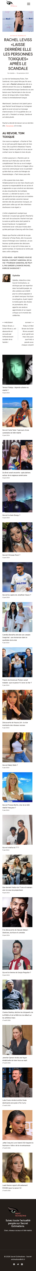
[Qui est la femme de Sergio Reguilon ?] (18, 955)
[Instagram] (22, 1264)
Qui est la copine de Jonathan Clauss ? (16, 595)
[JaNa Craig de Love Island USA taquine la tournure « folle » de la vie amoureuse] (18, 1125)
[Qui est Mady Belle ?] (18, 747)
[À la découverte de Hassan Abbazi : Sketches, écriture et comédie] (18, 912)
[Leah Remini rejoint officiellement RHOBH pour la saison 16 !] (18, 1168)
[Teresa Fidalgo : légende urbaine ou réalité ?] (18, 370)
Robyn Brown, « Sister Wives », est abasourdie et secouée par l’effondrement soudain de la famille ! (9, 332)
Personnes (10, 126)
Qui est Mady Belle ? (10, 765)
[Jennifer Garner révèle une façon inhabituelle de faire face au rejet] (18, 1040)
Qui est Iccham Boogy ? (11, 515)
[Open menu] (28, 4)
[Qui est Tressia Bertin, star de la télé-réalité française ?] (18, 787)
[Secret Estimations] (12, 4)
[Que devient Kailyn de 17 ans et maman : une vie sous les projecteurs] (18, 870)
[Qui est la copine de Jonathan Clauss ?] (18, 577)
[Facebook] (14, 1264)
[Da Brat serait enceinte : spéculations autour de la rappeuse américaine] (18, 455)
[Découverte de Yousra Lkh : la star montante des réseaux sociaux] (18, 705)
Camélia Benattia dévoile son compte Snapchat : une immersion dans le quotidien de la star (16, 637)
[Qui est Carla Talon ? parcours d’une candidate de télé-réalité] (18, 412)
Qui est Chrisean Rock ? (11, 555)
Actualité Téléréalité (18, 36)
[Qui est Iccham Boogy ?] (18, 497)
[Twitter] (18, 1264)
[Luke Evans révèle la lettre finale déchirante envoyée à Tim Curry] (18, 1082)
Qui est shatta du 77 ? (10, 848)
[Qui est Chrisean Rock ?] (18, 537)
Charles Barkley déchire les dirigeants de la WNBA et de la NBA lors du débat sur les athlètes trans (17, 1015)
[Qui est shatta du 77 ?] (18, 830)
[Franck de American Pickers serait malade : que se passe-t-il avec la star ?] (18, 662)
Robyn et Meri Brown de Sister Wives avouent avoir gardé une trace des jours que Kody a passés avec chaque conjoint (28, 334)
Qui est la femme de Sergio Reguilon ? (16, 973)
